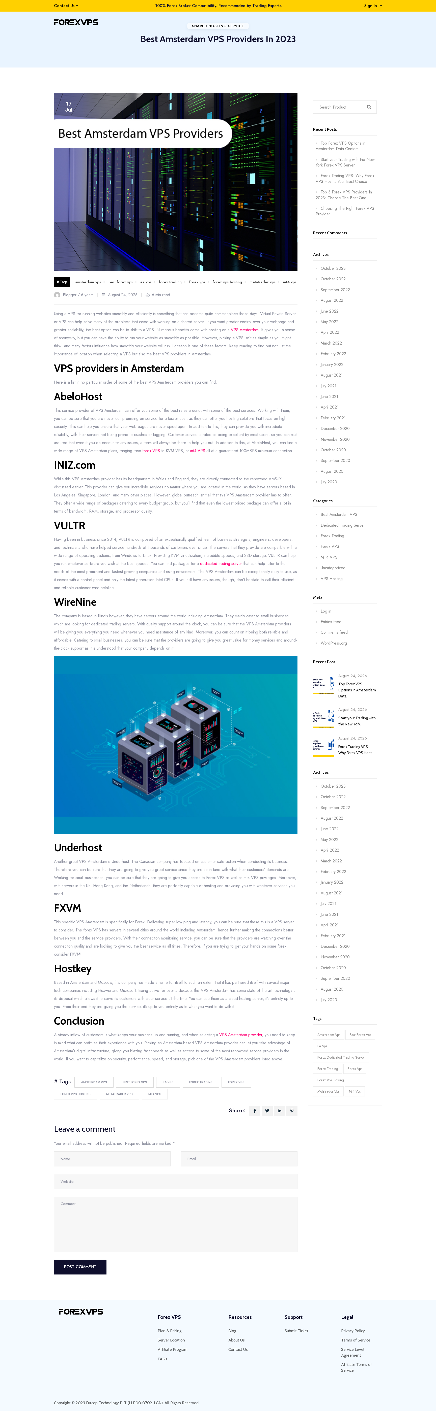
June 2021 (329, 396)
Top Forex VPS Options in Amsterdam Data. (357, 690)
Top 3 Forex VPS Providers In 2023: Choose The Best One (344, 194)
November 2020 (335, 439)
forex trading (170, 282)
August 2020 (332, 471)
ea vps (145, 282)
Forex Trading (332, 536)
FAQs (162, 1359)
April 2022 (330, 332)
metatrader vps (263, 282)
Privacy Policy (353, 1330)
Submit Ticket (296, 1330)
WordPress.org (334, 643)
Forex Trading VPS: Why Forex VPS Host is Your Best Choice (345, 178)
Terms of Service (355, 1340)
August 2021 (332, 375)
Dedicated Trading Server (343, 525)
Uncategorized (333, 568)
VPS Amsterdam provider (240, 1035)
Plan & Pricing (169, 1330)
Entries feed (331, 622)
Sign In (371, 6)
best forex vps (120, 282)
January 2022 (332, 364)
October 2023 (333, 268)
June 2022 (330, 311)
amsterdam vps (88, 282)
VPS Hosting (332, 579)
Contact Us (64, 6)
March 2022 (331, 343)
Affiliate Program (172, 1349)
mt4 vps (289, 282)
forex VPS (151, 451)
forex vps (197, 282)
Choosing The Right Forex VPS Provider (345, 211)
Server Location (171, 1340)
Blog (232, 1330)
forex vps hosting (227, 282)
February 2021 (333, 418)
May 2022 (329, 322)
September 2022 (335, 290)
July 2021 (328, 386)
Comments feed (334, 632)
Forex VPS (330, 546)
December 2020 (335, 428)
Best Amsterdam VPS (339, 514)
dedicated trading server (221, 563)
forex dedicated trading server (341, 1057)
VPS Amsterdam (245, 330)
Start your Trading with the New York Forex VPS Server (345, 162)
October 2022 (333, 279)
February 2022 (333, 354)
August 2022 (332, 300)
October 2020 (333, 450)
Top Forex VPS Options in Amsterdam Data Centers (340, 146)
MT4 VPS (329, 557)
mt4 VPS (197, 451)
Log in (326, 611)
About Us (236, 1340)
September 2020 (335, 460)
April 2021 (330, 407)
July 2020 (329, 482)
